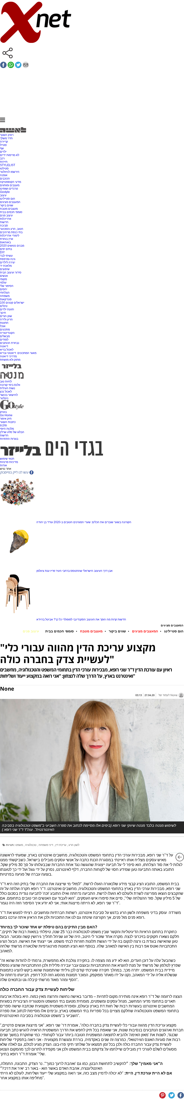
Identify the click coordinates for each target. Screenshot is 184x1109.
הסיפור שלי (6, 286)
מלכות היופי (7, 428)
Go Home (6, 415)
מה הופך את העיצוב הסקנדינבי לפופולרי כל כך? (82, 619)
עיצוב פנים (6, 215)
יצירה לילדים (7, 262)
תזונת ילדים (7, 309)
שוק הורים (6, 316)
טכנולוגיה (31, 845)
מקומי (3, 279)
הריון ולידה (6, 319)
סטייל (3, 145)
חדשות (4, 222)
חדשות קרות (118, 619)
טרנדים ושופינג (9, 188)
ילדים (3, 151)
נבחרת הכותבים (9, 343)
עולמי (3, 282)
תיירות (3, 161)
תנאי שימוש (7, 458)
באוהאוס (5, 242)
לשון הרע (74, 845)
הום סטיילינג (7, 198)
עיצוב (3, 195)
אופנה (3, 175)
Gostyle (5, 192)
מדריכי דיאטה (8, 356)
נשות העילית (7, 388)
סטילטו (4, 168)
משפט (19, 845)
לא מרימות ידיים (9, 155)
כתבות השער (8, 422)
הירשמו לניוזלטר (9, 171)
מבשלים (5, 336)
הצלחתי (5, 292)
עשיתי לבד (6, 255)
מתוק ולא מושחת (10, 359)
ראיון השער (6, 135)
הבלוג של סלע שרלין (12, 432)
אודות (3, 465)
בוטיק (3, 412)
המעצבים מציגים (10, 202)
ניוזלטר (4, 398)
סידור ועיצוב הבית (10, 272)
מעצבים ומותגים (9, 185)
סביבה (4, 225)
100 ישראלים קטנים (12, 302)
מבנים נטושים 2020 (12, 245)
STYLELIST (7, 165)
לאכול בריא (6, 349)
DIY (2, 252)
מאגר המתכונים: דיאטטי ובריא (18, 353)
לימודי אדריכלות (9, 235)
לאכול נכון (6, 391)
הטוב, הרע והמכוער (11, 229)
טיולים (3, 306)
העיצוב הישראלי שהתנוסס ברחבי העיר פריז (76, 570)
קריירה (4, 141)
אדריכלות (5, 218)
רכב (2, 158)
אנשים (4, 275)
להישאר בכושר (9, 395)
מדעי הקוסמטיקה (10, 182)
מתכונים (5, 329)
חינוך (3, 312)
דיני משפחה (46, 845)
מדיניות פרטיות (9, 462)
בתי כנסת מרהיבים (11, 232)
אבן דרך (108, 570)
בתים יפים (6, 249)
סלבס (3, 425)
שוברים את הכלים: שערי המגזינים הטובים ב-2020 (83, 522)
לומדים (4, 339)
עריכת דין (61, 845)
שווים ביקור (6, 205)
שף (2, 148)
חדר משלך (6, 138)
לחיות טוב (6, 381)
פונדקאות (6, 299)
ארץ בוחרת (6, 239)
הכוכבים (5, 178)
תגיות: (10, 845)
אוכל (3, 326)
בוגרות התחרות (9, 438)
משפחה (5, 296)
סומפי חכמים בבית (11, 212)
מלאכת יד (6, 265)
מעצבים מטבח (9, 208)
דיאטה (4, 346)
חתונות (4, 322)
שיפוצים (5, 269)
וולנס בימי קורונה (10, 385)
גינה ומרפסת (7, 259)
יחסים (3, 289)
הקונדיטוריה (7, 333)
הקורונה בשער (122, 522)
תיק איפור (6, 418)
